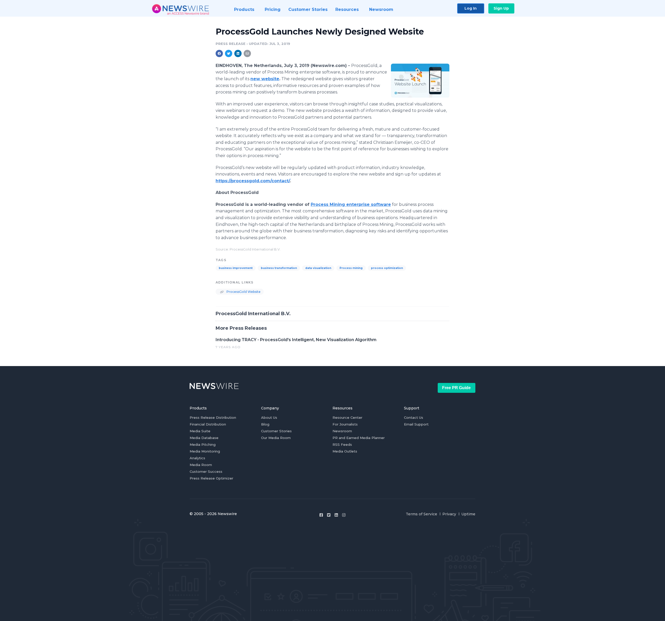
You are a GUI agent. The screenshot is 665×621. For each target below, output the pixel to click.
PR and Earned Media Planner (358, 438)
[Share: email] (247, 53)
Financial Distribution (208, 424)
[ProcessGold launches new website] (420, 80)
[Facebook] (321, 515)
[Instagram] (343, 515)
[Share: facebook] (219, 53)
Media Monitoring (205, 451)
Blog (265, 424)
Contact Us (413, 417)
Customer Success (206, 471)
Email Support (416, 424)
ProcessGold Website (243, 292)
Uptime (468, 514)
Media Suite (200, 431)
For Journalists (345, 424)
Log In (470, 8)
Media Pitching (203, 444)
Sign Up (501, 8)
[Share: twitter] (228, 53)
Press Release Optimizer (211, 478)
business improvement (235, 268)
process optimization (387, 268)
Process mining (351, 268)
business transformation (279, 268)
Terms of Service (421, 514)
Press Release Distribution (213, 417)
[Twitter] (328, 515)
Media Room (201, 465)
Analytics (197, 458)
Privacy (449, 514)
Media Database (204, 438)
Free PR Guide (456, 388)
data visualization (318, 268)
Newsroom (342, 431)
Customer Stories (276, 431)
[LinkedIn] (336, 515)
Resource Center (347, 417)
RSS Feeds (342, 444)
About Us (269, 417)
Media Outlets (344, 451)
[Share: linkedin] (238, 53)
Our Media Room (276, 438)
